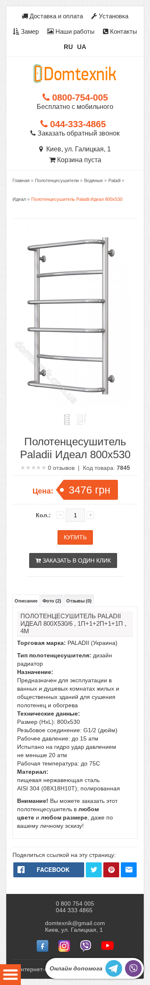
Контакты (122, 31)
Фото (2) (51, 600)
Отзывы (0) (79, 600)
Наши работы (74, 31)
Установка (112, 16)
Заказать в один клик (76, 560)
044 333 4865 (74, 910)
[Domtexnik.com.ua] (75, 73)
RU (68, 46)
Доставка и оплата (55, 16)
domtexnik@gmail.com (75, 923)
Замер (29, 31)
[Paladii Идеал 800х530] (67, 419)
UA (81, 46)
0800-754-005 (79, 97)
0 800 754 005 (75, 903)
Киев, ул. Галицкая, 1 (77, 149)
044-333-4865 (77, 124)
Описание (26, 600)
